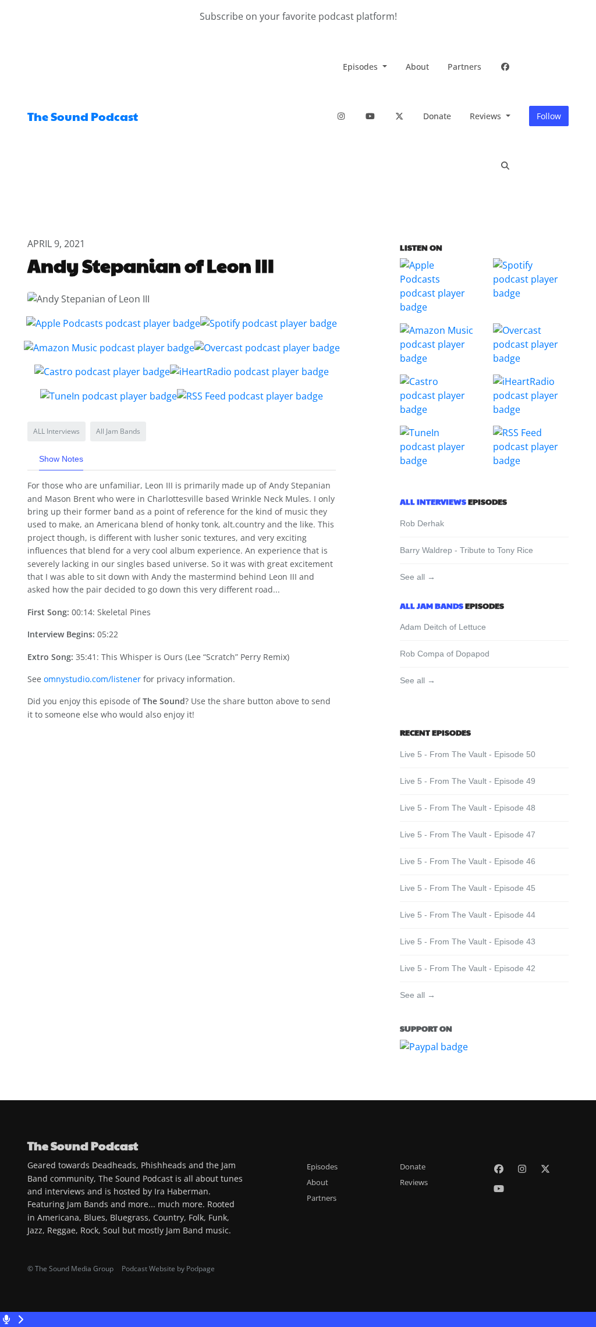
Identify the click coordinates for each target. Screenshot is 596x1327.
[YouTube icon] (499, 1188)
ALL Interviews (433, 501)
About (417, 66)
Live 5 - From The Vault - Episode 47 (467, 834)
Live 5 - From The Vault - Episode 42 (467, 968)
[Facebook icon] (499, 1169)
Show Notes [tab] (61, 458)
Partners (464, 66)
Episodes (361, 66)
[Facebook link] (505, 66)
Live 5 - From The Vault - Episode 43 (467, 941)
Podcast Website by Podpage (168, 1269)
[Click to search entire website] (505, 165)
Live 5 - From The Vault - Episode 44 (467, 914)
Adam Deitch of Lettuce (443, 627)
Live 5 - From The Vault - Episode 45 (467, 888)
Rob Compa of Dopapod (444, 653)
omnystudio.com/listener (92, 678)
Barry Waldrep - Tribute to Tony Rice (466, 550)
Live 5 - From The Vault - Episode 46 (467, 861)
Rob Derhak (422, 523)
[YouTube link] (370, 116)
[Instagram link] (341, 116)
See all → (417, 577)
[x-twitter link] (399, 116)
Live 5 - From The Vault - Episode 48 (467, 807)
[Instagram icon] (522, 1169)
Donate (437, 116)
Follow (549, 116)
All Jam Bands (431, 605)
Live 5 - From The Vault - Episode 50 (467, 754)
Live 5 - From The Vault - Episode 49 (467, 781)
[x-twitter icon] (545, 1169)
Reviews (486, 116)
